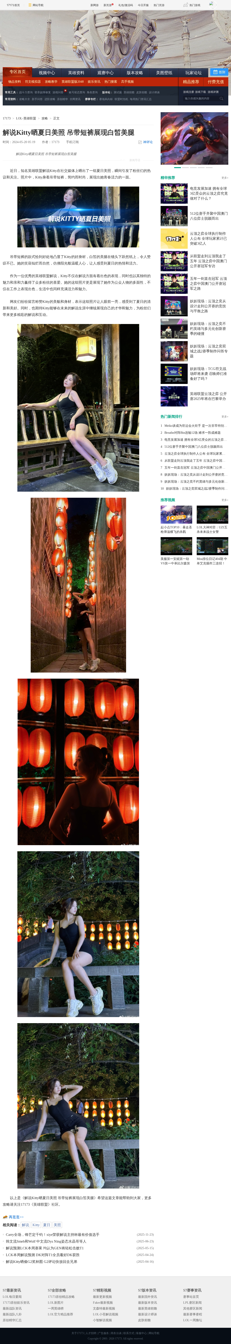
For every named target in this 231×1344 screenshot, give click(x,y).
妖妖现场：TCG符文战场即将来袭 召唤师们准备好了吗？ (208, 374)
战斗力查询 (26, 92)
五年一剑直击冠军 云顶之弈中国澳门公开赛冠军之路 (208, 283)
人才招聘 (90, 1333)
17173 (7, 118)
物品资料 (14, 81)
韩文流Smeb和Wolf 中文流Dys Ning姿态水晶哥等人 (46, 1241)
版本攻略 (135, 73)
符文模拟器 (33, 81)
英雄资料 (76, 73)
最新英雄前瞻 (147, 1308)
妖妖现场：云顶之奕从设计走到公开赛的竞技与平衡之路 (208, 306)
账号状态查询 (77, 92)
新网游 (94, 5)
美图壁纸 (164, 73)
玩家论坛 (193, 73)
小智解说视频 (102, 1320)
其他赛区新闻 (192, 1308)
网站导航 (38, 5)
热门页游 (159, 5)
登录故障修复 (43, 92)
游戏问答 (58, 92)
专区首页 (17, 71)
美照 (57, 1225)
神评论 (148, 142)
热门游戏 (194, 5)
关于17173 (78, 1333)
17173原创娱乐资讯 (16, 1302)
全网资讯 (75, 99)
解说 (25, 1225)
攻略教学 (51, 81)
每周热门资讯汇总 (141, 99)
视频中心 (47, 73)
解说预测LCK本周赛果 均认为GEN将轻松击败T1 (45, 1248)
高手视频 (127, 81)
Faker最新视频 (103, 1302)
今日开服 (143, 5)
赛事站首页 (191, 1296)
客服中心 (141, 1333)
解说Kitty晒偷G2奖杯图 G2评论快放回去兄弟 (41, 1262)
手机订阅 (72, 142)
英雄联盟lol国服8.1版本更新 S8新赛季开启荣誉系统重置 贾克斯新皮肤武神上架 (37, 56)
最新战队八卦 (12, 1314)
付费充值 (216, 82)
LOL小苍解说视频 (105, 1314)
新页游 (108, 5)
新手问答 (37, 99)
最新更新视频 (102, 1296)
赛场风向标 (106, 99)
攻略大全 (24, 99)
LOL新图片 (56, 1302)
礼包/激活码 (125, 5)
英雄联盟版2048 (73, 81)
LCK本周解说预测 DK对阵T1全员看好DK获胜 (43, 1255)
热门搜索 (110, 81)
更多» (225, 177)
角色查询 (92, 92)
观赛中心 (105, 73)
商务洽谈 (116, 1333)
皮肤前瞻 (141, 92)
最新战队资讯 (12, 1308)
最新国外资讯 (147, 1296)
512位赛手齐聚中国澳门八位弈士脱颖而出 (193, 446)
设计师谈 (154, 92)
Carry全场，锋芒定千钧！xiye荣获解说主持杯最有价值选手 (52, 1235)
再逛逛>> (16, 1217)
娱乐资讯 (94, 81)
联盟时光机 (121, 99)
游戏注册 (189, 92)
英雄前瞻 (129, 92)
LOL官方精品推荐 (60, 1314)
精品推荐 (191, 82)
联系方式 (128, 1333)
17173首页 (13, 5)
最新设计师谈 (147, 1314)
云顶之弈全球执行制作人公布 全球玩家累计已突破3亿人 (208, 238)
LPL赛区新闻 (192, 1302)
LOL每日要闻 (12, 1296)
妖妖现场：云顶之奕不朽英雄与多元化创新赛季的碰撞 (208, 328)
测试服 (118, 92)
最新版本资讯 (147, 1302)
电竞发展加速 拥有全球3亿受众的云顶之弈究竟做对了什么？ (209, 193)
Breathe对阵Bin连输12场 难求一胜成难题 (192, 432)
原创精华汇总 (12, 1320)
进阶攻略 (49, 99)
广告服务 (103, 1333)
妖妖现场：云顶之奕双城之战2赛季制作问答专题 (209, 351)
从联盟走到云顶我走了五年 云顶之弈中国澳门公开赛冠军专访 (208, 261)
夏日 (46, 1225)
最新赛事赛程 (192, 1314)
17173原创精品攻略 (61, 1296)
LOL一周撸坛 (192, 1320)
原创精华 (62, 99)
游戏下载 (200, 92)
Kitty (36, 1225)
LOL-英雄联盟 (26, 118)
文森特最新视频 (104, 1308)
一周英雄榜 (56, 1308)
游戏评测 (213, 92)
